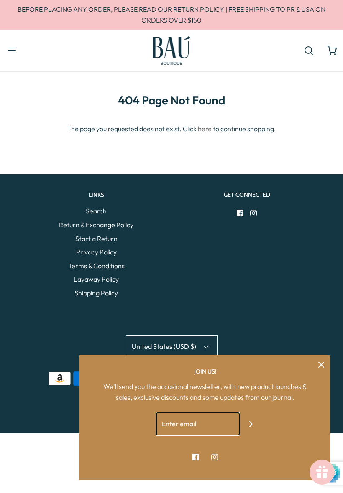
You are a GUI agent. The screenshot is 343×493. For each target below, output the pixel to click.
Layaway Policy (96, 279)
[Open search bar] (308, 50)
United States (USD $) (164, 346)
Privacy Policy (96, 252)
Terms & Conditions (96, 266)
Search (96, 211)
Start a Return (96, 238)
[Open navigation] (11, 50)
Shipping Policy (96, 293)
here (205, 129)
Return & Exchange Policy (96, 225)
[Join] (251, 423)
